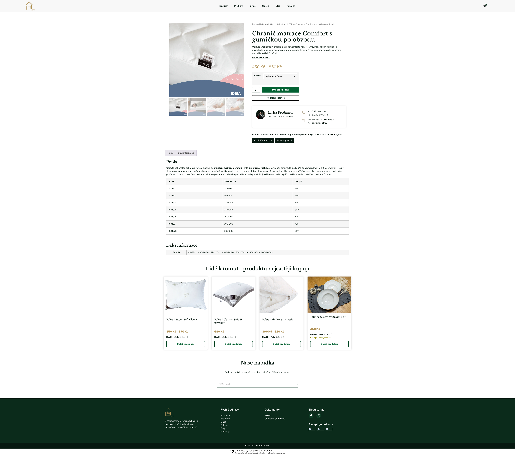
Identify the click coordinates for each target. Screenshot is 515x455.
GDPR (268, 415)
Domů (255, 24)
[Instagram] (318, 415)
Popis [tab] (170, 153)
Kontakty (291, 6)
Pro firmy (238, 6)
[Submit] (297, 384)
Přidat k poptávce (275, 98)
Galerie (265, 6)
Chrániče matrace (263, 140)
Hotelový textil (281, 24)
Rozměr (257, 76)
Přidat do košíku (280, 90)
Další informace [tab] (186, 153)
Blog (278, 6)
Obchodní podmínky (275, 418)
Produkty (223, 6)
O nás (252, 6)
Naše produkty (266, 24)
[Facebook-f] (311, 415)
